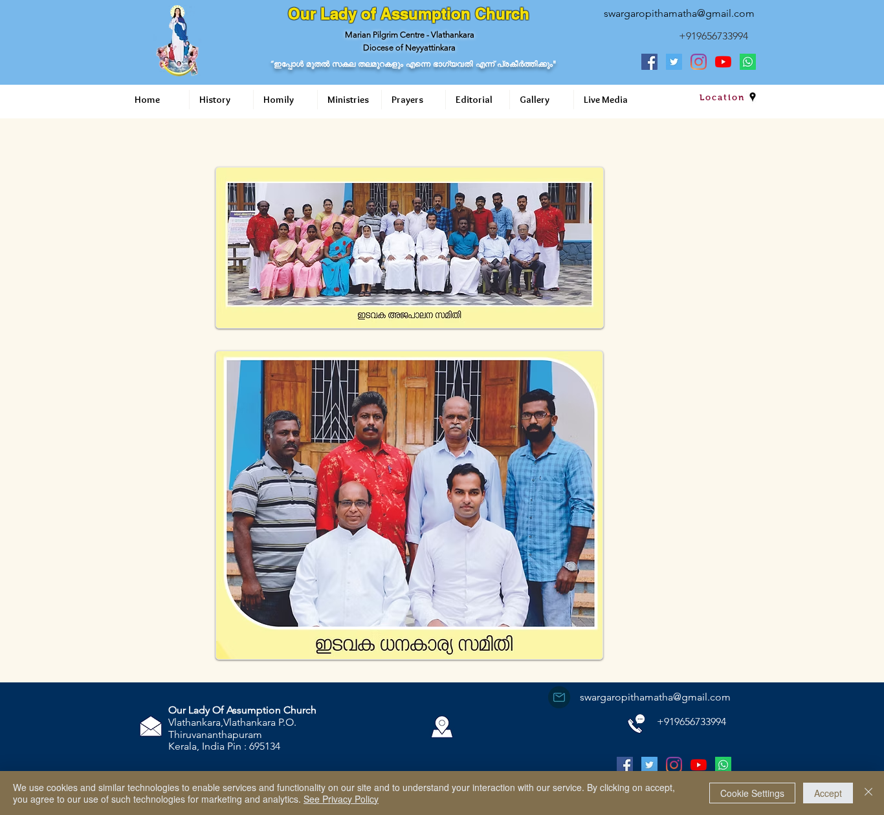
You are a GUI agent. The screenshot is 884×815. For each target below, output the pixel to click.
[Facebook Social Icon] (649, 62)
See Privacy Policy (341, 798)
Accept (828, 793)
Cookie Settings (752, 793)
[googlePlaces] (752, 97)
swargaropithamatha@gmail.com (679, 13)
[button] (221, 99)
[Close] (868, 793)
